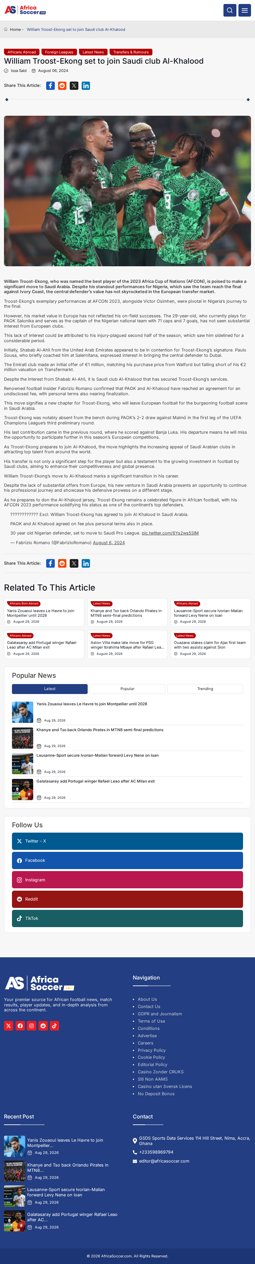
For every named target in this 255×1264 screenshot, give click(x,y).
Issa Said (19, 71)
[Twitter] (8, 1025)
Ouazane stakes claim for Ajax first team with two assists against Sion (210, 645)
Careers (145, 1043)
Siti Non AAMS (153, 1079)
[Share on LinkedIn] (86, 86)
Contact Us (149, 1006)
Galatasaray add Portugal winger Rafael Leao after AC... (72, 1217)
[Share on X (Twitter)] (74, 86)
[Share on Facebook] (50, 86)
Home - (17, 29)
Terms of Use (151, 1021)
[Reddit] (43, 1025)
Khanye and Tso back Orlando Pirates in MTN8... (68, 1168)
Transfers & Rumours (131, 52)
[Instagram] (31, 1025)
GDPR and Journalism (160, 1013)
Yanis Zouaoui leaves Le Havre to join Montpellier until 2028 (40, 613)
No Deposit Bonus (156, 1093)
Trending (205, 688)
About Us (147, 999)
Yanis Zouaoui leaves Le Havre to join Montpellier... (65, 1143)
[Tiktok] (54, 1025)
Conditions (149, 1028)
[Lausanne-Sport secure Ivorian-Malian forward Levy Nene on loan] (14, 1196)
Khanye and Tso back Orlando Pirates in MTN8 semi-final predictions (126, 613)
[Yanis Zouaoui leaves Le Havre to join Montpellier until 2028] (14, 1146)
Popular (127, 688)
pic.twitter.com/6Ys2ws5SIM (170, 533)
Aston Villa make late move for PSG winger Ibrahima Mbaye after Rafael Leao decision (127, 645)
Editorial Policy (152, 1064)
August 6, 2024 (109, 542)
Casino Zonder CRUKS (161, 1071)
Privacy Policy (152, 1050)
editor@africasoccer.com (164, 1161)
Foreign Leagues (59, 52)
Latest (49, 688)
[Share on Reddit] (62, 86)
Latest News (93, 52)
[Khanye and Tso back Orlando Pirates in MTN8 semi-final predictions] (14, 1171)
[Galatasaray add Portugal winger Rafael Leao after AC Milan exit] (14, 1221)
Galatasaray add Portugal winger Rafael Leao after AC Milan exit (41, 645)
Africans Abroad (22, 52)
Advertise (147, 1035)
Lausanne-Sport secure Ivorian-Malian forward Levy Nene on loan (208, 613)
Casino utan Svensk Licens (165, 1086)
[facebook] (20, 1025)
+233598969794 (156, 1152)
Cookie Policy (151, 1057)
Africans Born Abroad (24, 603)
